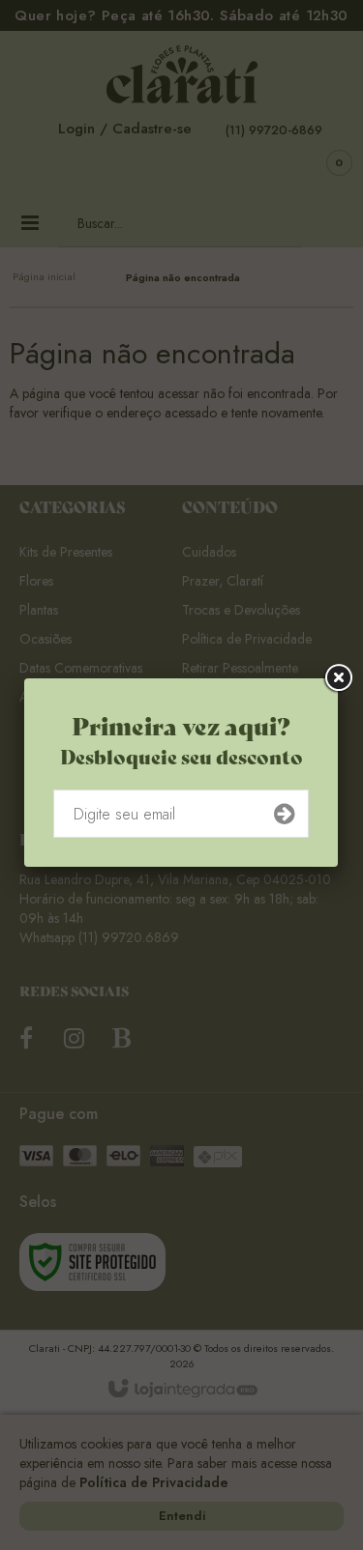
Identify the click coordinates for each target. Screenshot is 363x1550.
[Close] (337, 680)
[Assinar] (284, 815)
